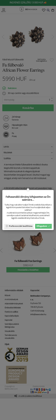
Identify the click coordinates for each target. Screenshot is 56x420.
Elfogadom (42, 226)
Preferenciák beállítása (21, 226)
